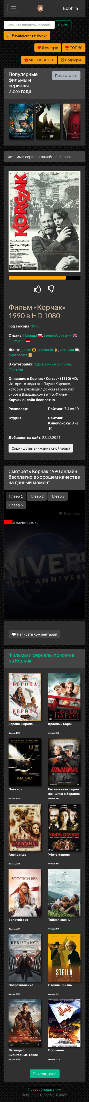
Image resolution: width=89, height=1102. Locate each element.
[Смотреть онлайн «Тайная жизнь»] (64, 892)
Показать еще (44, 1074)
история (67, 350)
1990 (35, 326)
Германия (17, 340)
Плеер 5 (16, 505)
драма (25, 350)
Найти (63, 25)
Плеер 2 (37, 496)
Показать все (66, 75)
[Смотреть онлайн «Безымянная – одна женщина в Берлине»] (64, 762)
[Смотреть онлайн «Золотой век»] (25, 892)
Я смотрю (71, 513)
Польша (30, 335)
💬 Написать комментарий (34, 634)
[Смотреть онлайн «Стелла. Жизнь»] (64, 958)
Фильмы (16, 369)
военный (45, 350)
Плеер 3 (58, 496)
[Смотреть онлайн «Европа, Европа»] (25, 697)
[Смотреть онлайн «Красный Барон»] (64, 697)
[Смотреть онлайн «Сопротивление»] (25, 958)
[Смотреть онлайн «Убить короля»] (64, 827)
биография (18, 355)
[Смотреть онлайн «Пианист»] (25, 762)
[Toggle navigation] (13, 8)
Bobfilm (70, 8)
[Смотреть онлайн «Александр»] (25, 827)
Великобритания (57, 335)
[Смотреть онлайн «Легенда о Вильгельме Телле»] (25, 1023)
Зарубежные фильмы (52, 364)
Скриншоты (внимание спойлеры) (41, 448)
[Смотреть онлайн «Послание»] (64, 1023)
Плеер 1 (16, 496)
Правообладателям (44, 1089)
